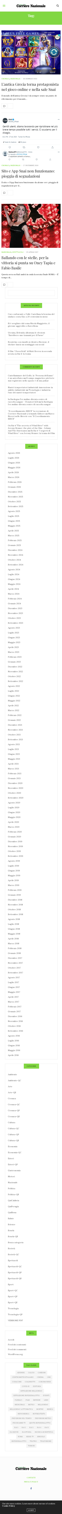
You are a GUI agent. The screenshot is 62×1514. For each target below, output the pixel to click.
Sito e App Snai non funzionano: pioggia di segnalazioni (28, 173)
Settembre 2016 (15, 1031)
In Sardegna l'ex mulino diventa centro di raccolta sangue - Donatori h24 (27, 400)
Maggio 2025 (14, 526)
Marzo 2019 (13, 885)
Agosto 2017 (14, 977)
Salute (11, 1218)
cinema (40, 1377)
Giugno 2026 (14, 462)
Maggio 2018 (14, 933)
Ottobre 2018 (14, 909)
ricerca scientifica (44, 1432)
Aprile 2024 (13, 589)
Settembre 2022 (15, 681)
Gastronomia (14, 1170)
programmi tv (19, 1423)
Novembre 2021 (15, 730)
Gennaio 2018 (14, 953)
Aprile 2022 (13, 705)
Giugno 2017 (14, 987)
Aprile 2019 (13, 880)
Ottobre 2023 (14, 618)
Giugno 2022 (14, 696)
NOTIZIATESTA (39, 1414)
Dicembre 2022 (15, 666)
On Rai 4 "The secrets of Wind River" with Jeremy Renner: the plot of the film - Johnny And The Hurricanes (29, 428)
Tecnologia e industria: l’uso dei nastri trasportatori (29, 391)
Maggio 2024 (14, 584)
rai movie (14, 1432)
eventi (46, 1395)
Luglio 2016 (13, 1040)
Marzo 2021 (13, 768)
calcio (31, 1373)
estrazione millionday (31, 1391)
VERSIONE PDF (15, 1320)
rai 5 (47, 1427)
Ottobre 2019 (14, 851)
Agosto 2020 (14, 802)
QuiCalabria (13, 1200)
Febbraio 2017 (14, 1006)
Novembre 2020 (15, 788)
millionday (43, 1405)
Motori (11, 1176)
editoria (37, 1386)
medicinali (20, 1405)
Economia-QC (14, 1152)
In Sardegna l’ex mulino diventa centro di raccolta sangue (30, 403)
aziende (21, 1373)
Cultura (11, 1122)
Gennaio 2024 (14, 603)
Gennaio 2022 (14, 720)
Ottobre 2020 (14, 793)
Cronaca (5, 79)
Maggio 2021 (14, 759)
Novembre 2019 (15, 846)
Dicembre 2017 (15, 958)
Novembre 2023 (15, 613)
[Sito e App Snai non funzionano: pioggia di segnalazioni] (31, 139)
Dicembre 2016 (15, 1016)
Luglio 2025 (13, 516)
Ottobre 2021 (14, 734)
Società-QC (13, 1254)
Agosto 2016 (14, 1035)
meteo (31, 1405)
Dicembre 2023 (15, 608)
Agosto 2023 (14, 628)
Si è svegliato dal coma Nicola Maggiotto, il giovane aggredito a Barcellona (28, 324)
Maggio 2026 (14, 467)
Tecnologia (13, 1308)
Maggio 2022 (14, 700)
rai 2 (24, 1427)
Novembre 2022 (15, 671)
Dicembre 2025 (15, 492)
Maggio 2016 (14, 1050)
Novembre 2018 (15, 904)
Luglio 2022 (13, 691)
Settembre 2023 (15, 623)
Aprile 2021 (13, 763)
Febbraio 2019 (14, 890)
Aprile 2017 (13, 997)
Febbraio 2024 (15, 598)
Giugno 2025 (14, 521)
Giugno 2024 (14, 579)
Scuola (11, 1230)
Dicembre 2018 (15, 899)
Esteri (11, 1158)
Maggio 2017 (14, 992)
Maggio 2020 (14, 817)
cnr (49, 1377)
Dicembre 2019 (15, 841)
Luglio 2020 (13, 807)
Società (11, 1248)
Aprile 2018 (13, 938)
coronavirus (45, 1382)
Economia (12, 1146)
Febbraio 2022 (14, 715)
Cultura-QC (13, 1128)
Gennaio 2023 (14, 662)
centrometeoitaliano (22, 1377)
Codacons (16, 1382)
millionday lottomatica (21, 1409)
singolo (41, 1437)
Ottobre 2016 (14, 1026)
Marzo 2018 (13, 943)
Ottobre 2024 (14, 560)
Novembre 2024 (15, 555)
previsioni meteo (43, 1418)
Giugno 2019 (14, 870)
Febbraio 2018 (14, 948)
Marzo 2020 (13, 827)
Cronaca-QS (14, 1116)
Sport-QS (12, 1302)
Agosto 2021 (14, 744)
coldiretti (30, 1382)
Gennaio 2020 (14, 836)
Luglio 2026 (13, 458)
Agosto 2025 (14, 511)
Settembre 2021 (15, 739)
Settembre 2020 (15, 797)
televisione (45, 1441)
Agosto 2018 (14, 919)
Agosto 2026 (14, 453)
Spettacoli (17, 252)
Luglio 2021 (13, 749)
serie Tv (30, 1437)
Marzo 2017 (13, 1001)
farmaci (18, 1400)
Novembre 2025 (15, 496)
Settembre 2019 (15, 856)
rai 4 (39, 1427)
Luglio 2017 (13, 982)
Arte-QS (12, 1092)
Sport (11, 1284)
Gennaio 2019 (14, 895)
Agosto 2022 (14, 686)
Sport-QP (12, 1296)
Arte (10, 1086)
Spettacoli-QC (15, 1266)
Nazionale (15, 79)
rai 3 (31, 1427)
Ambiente (12, 1074)
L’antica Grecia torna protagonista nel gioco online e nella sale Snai (30, 87)
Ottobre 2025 (14, 501)
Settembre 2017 (15, 972)
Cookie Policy (8, 1506)
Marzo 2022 (13, 710)
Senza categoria (15, 1242)
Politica (11, 1188)
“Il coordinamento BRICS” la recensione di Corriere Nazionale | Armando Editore (28, 412)
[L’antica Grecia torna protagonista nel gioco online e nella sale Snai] (31, 52)
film (28, 1400)
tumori (31, 1446)
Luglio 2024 (13, 574)
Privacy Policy (31, 1482)
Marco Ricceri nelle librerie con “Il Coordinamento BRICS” (31, 416)
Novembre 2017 (15, 963)
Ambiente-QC (14, 1080)
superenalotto (19, 1441)
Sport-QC (13, 1290)
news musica (23, 1414)
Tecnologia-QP (15, 1314)
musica (50, 1409)
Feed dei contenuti (17, 1344)
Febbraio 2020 (15, 831)
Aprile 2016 (13, 1055)
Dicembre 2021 (15, 725)
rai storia (26, 1432)
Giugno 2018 (14, 929)
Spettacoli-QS (14, 1278)
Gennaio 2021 (14, 778)
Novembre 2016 (15, 1021)
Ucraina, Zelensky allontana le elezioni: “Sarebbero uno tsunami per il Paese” (26, 334)
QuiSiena (12, 1212)
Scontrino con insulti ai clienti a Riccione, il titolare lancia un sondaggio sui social (28, 343)
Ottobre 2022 (14, 676)
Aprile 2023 (13, 647)
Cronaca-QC (14, 1104)
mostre (39, 1409)
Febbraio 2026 (15, 482)
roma (20, 1437)
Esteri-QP (13, 1164)
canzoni (42, 1373)
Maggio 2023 (14, 642)
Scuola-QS (13, 1236)
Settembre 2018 (15, 914)
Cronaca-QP (14, 1110)
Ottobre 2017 (14, 967)
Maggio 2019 (14, 875)
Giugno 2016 (14, 1045)
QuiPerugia (13, 1206)
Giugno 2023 (14, 637)
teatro (33, 1441)
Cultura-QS (13, 1140)
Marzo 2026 (13, 477)
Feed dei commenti (17, 1349)
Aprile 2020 (13, 822)
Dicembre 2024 (15, 550)
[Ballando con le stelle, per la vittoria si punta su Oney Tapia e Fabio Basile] (31, 226)
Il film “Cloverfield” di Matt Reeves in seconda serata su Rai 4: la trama (30, 352)
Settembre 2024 (15, 564)
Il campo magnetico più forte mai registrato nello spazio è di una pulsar (31, 379)
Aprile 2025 (13, 530)
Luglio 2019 (13, 865)
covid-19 (25, 1386)
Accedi (11, 1339)
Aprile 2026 (13, 472)
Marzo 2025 (13, 535)
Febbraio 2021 (14, 773)
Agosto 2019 (14, 861)
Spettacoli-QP (15, 1272)
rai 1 (16, 1427)
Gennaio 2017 (14, 1011)
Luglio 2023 (13, 632)
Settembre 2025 (15, 506)
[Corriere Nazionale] (31, 5)
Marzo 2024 (13, 594)
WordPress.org (15, 1354)
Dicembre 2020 (15, 783)
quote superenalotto (39, 1423)
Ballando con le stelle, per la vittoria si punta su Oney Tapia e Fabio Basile (28, 263)
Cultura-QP (13, 1134)
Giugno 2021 (14, 754)
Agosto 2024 (14, 569)
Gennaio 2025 (14, 545)
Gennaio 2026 (14, 487)
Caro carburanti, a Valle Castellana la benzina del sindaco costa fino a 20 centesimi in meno (31, 315)
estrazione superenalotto (26, 1395)
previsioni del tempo (21, 1418)
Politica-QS (13, 1194)
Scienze (11, 1224)
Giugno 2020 (14, 812)
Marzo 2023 (13, 652)
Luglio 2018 (13, 924)
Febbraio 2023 (14, 657)
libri (46, 1400)
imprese (36, 1400)
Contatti (31, 1477)
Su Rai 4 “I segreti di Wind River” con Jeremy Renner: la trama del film (31, 432)
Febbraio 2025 (15, 540)
